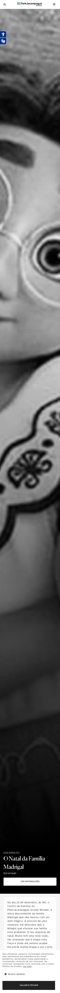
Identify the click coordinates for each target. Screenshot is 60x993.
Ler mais (27, 966)
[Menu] (54, 4)
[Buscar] (5, 4)
